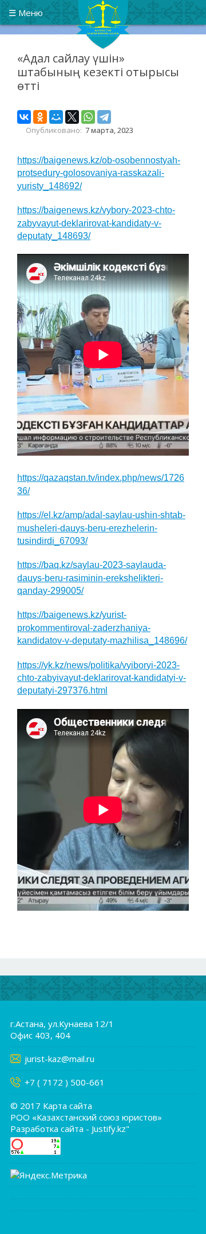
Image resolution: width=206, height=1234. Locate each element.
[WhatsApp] (88, 117)
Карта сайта (67, 1105)
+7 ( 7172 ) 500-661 (65, 1082)
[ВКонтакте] (24, 117)
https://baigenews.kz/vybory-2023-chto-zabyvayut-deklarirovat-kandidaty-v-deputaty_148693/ (96, 223)
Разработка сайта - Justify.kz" (69, 1128)
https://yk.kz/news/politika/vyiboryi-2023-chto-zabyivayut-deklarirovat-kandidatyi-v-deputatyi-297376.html (101, 678)
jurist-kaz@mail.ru (59, 1058)
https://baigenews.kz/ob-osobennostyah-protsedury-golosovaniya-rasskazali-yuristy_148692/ (98, 173)
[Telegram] (104, 117)
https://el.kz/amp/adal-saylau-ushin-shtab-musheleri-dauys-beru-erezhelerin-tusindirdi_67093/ (101, 528)
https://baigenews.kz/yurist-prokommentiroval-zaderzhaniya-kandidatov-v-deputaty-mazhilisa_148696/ (102, 627)
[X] (72, 117)
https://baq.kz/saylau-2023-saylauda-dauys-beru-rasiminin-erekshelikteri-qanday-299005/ (91, 578)
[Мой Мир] (56, 117)
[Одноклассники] (40, 117)
